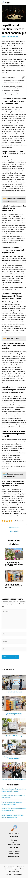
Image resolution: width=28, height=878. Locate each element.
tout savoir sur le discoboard (14, 692)
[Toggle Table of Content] (23, 77)
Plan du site (14, 840)
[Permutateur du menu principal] (25, 2)
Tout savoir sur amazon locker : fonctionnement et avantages (13, 585)
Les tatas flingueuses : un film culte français (14, 779)
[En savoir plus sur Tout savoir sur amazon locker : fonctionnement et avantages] (14, 576)
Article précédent (14, 527)
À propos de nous (14, 833)
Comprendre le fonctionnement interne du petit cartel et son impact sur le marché (14, 82)
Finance (4, 36)
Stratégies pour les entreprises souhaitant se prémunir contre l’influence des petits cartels (12, 92)
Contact (14, 842)
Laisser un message (14, 851)
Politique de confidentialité (14, 874)
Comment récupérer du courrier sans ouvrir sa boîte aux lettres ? (14, 564)
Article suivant (14, 531)
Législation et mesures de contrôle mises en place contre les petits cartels (14, 87)
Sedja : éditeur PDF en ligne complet (14, 736)
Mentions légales (14, 853)
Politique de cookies (14, 844)
